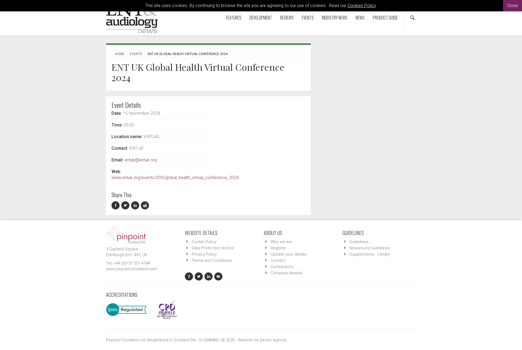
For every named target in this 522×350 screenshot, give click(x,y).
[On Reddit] (145, 205)
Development (261, 17)
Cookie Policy (204, 241)
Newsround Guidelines (369, 248)
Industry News (334, 17)
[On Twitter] (126, 205)
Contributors (282, 266)
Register (278, 248)
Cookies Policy (361, 5)
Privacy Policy (204, 254)
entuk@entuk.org (141, 160)
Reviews (287, 17)
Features (233, 17)
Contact (278, 260)
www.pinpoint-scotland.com (131, 268)
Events (308, 17)
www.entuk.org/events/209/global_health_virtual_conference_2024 (175, 177)
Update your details (288, 254)
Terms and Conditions (212, 260)
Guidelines (358, 241)
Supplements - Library (369, 254)
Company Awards (287, 273)
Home (119, 54)
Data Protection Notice (213, 248)
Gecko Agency (273, 340)
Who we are (281, 241)
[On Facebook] (116, 205)
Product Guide (385, 17)
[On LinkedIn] (136, 205)
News (360, 17)
